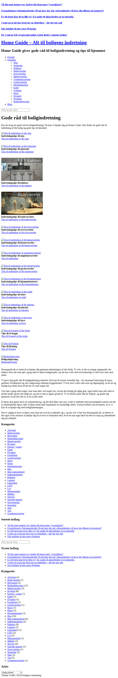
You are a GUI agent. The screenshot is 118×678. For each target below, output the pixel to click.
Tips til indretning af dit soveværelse (18, 232)
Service (11, 497)
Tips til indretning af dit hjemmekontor (19, 284)
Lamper (11, 480)
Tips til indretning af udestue (15, 310)
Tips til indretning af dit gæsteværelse (19, 271)
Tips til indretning (9, 258)
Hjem (10, 463)
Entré (16, 87)
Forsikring (12, 455)
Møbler (10, 494)
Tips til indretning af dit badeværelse (18, 219)
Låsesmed (12, 483)
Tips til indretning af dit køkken (16, 185)
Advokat (11, 430)
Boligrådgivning (21, 101)
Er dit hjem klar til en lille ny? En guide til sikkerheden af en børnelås (37, 16)
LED (9, 485)
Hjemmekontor (21, 85)
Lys (9, 488)
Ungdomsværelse (22, 79)
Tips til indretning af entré (13, 297)
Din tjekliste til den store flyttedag (18, 28)
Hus (9, 469)
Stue (16, 62)
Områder (11, 60)
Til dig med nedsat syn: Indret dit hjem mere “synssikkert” (31, 4)
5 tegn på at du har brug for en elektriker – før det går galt (31, 22)
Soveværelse (20, 73)
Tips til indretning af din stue (15, 138)
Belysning (12, 435)
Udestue (18, 90)
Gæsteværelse (20, 82)
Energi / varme (14, 447)
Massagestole (13, 491)
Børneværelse (20, 76)
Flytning (18, 98)
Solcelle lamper (14, 499)
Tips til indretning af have (13, 323)
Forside (11, 57)
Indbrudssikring (15, 474)
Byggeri (17, 96)
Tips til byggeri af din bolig (14, 336)
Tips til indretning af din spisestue (17, 151)
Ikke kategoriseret (16, 472)
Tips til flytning (8, 349)
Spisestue (18, 65)
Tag (9, 510)
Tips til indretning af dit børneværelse (19, 245)
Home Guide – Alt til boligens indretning (44, 42)
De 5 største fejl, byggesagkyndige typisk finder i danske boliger (34, 35)
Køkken (17, 68)
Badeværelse (20, 71)
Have (16, 93)
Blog (9, 104)
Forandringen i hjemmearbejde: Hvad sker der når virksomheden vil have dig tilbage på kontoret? (52, 10)
